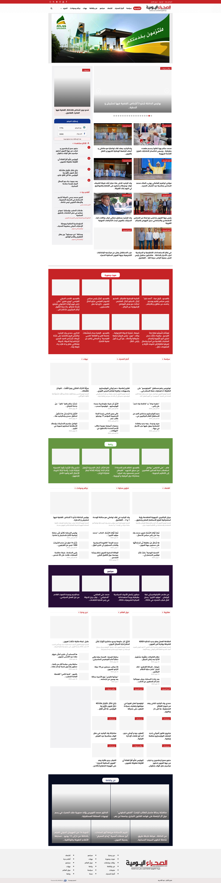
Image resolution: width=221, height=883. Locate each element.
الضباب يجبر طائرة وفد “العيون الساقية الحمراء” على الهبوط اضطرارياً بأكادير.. (104, 763)
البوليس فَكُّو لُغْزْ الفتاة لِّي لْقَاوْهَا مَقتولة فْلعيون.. (68, 160)
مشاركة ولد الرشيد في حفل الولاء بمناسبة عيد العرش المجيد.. (104, 735)
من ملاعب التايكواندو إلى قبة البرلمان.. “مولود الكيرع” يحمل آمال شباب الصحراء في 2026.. (156, 597)
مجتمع (102, 8)
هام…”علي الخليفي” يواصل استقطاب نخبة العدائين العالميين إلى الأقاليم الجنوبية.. (155, 470)
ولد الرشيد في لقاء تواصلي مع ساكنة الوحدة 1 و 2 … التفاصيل (111, 518)
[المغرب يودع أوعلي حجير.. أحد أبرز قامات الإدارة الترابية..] (131, 723)
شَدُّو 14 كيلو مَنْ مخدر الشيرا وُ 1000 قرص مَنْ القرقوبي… (65, 544)
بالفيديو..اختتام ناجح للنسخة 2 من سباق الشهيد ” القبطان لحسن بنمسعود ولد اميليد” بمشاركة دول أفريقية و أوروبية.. (125, 471)
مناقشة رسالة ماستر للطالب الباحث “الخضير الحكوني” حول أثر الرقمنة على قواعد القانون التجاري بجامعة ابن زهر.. (140, 814)
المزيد (65, 8)
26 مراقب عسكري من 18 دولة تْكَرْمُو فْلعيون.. (106, 668)
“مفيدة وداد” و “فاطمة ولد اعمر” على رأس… (146, 405)
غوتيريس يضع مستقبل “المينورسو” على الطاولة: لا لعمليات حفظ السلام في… (154, 389)
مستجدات (166, 718)
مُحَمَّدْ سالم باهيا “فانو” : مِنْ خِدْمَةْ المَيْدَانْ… (66, 405)
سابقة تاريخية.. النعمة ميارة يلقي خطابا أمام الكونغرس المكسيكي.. (105, 658)
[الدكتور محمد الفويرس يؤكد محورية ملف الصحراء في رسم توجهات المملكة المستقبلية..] (81, 802)
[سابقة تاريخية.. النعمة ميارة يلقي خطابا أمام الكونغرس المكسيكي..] (125, 659)
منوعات (112, 870)
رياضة (91, 866)
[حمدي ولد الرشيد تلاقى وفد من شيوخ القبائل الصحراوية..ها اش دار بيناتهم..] (159, 693)
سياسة (129, 8)
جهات (85, 8)
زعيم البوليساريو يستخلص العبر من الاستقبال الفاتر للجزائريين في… (146, 415)
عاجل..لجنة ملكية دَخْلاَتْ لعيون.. (76, 641)
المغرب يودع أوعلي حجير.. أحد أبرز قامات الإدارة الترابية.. (133, 735)
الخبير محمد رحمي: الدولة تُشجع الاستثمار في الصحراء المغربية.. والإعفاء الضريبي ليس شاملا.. (70, 199)
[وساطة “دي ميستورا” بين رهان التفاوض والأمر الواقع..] (87, 236)
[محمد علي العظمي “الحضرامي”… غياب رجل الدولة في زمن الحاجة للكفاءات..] (95, 583)
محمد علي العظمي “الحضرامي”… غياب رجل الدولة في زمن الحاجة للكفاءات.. (96, 597)
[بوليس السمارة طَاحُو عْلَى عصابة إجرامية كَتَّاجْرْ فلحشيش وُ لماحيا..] (84, 535)
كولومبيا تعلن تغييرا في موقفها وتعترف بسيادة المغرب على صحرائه (134, 706)
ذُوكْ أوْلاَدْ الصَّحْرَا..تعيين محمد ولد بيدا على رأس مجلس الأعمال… (146, 534)
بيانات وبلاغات (109, 862)
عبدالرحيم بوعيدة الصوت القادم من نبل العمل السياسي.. (66, 595)
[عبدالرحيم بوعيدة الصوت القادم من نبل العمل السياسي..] (65, 583)
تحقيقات (86, 70)
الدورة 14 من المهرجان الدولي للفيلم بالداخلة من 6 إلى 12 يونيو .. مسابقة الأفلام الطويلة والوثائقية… (71, 836)
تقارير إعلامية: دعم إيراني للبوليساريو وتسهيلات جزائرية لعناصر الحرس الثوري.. (113, 389)
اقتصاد (109, 8)
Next (98, 90)
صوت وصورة (110, 859)
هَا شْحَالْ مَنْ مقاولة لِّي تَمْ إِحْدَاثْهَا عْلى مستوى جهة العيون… (146, 544)
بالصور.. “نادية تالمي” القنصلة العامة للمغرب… (65, 675)
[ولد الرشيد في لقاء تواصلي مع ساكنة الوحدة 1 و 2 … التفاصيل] (110, 503)
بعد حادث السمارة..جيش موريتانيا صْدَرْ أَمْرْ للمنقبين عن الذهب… (146, 680)
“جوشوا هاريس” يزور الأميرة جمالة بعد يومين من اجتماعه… (105, 678)
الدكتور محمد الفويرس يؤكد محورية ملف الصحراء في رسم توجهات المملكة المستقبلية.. (81, 814)
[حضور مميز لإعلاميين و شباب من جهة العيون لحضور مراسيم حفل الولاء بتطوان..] (84, 150)
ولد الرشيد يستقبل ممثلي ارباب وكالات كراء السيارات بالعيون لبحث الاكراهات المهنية (114, 219)
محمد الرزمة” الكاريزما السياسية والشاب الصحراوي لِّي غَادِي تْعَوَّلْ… (104, 544)
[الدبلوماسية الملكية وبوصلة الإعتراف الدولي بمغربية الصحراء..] (87, 225)
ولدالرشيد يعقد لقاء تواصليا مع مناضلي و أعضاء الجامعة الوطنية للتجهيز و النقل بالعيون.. (115, 150)
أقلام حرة (66, 859)
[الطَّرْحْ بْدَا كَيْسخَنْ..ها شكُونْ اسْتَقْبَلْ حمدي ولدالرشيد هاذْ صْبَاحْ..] (84, 416)
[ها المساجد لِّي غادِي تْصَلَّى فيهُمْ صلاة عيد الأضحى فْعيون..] (84, 656)
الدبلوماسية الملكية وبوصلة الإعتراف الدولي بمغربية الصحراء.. (70, 224)
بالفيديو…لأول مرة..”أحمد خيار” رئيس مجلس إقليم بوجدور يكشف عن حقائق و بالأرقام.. (156, 301)
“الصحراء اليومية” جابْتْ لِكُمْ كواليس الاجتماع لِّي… (148, 554)
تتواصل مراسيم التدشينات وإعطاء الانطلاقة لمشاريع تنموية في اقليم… (64, 425)
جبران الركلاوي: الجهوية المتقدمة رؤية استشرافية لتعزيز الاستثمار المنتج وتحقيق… (153, 518)
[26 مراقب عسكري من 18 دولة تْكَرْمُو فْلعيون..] (125, 669)
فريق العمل (154, 1)
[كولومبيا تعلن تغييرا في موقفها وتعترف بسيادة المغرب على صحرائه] (131, 693)
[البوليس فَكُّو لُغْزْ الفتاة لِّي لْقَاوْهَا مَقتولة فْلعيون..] (84, 161)
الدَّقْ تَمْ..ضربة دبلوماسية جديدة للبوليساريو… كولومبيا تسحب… (106, 405)
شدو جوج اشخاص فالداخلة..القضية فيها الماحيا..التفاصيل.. (72, 111)
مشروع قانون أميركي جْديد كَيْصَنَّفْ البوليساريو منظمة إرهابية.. (160, 735)
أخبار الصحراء (119, 8)
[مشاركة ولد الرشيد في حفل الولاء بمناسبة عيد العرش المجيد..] (104, 723)
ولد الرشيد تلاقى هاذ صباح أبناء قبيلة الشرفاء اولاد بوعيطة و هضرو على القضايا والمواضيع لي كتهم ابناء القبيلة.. (113, 185)
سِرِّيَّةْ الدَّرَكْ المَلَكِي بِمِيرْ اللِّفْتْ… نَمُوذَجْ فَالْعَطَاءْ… (73, 389)
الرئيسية (137, 8)
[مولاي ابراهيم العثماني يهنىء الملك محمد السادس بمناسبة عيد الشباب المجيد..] (153, 169)
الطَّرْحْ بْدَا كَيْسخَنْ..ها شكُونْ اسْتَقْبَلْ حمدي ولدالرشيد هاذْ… (65, 415)
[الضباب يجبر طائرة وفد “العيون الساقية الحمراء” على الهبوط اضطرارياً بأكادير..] (104, 750)
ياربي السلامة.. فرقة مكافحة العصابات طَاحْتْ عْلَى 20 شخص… (64, 554)
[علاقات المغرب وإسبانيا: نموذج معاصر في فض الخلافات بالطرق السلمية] (87, 212)
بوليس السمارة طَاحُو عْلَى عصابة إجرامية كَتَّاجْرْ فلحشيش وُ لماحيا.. (64, 534)
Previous (167, 90)
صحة (91, 873)
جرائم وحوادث (75, 8)
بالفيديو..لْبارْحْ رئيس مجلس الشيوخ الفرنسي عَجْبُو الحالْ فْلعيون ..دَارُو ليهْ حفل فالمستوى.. (98, 302)
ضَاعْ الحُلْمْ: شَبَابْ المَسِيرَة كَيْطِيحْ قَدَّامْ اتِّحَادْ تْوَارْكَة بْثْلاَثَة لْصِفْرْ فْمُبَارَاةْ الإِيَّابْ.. (96, 470)
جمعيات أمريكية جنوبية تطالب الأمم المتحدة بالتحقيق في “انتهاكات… (106, 428)
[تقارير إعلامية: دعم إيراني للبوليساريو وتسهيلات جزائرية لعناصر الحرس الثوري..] (110, 374)
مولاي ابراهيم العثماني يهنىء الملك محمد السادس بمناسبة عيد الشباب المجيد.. (154, 184)
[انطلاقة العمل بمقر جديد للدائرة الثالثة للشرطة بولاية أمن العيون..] (151, 627)
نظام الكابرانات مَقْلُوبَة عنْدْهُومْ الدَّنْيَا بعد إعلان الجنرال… (147, 658)
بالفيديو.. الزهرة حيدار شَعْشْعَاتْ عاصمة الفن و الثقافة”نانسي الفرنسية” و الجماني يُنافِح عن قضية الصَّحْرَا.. (96, 337)
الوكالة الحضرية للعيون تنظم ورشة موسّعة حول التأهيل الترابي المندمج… (105, 555)
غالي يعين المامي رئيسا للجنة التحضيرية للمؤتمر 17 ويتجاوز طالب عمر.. (106, 416)
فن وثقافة (93, 8)
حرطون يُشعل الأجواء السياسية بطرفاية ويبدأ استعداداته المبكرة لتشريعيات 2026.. (126, 597)
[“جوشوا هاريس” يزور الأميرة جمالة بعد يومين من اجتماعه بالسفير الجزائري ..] (125, 679)
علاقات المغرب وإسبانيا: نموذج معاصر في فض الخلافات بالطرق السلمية (70, 212)
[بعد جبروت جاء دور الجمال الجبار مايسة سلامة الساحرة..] (84, 183)
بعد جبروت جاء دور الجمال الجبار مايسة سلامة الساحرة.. (68, 183)
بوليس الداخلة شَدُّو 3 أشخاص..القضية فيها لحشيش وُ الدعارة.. (133, 105)
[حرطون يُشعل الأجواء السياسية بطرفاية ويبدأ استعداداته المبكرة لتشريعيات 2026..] (125, 583)
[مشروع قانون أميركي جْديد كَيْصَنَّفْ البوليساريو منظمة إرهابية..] (159, 723)
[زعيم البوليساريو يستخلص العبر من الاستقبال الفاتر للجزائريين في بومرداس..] (166, 416)
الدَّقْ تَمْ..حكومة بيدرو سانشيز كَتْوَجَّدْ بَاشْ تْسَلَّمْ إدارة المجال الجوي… (113, 642)
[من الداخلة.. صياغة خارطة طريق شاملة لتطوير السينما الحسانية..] (149, 831)
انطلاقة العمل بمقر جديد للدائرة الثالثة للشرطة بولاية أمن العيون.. (155, 642)
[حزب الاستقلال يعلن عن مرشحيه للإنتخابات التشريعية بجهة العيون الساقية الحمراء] (113, 238)
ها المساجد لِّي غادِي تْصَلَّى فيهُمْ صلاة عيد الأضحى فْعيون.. (64, 655)
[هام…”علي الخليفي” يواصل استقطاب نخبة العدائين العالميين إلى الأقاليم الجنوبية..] (155, 457)
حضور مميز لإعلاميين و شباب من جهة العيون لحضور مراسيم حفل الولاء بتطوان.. (67, 150)
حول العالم (89, 862)
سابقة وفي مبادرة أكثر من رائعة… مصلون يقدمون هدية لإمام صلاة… (63, 665)
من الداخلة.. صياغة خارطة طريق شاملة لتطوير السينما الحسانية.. (152, 838)
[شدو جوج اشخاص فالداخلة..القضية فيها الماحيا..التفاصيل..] (72, 87)
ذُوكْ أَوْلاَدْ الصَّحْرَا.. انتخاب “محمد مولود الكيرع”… (105, 534)
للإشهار (161, 1)
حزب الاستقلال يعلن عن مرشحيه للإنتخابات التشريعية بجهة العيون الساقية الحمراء (114, 253)
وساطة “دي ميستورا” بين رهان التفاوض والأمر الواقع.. (70, 235)
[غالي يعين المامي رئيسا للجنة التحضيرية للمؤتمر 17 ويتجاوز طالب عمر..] (125, 416)
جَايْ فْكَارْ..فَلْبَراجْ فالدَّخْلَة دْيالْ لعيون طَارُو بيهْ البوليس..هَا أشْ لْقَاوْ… (106, 706)
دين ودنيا (111, 855)
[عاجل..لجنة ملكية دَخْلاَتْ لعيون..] (69, 627)
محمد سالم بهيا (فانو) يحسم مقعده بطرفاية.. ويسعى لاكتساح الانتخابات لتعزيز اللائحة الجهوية (154, 150)
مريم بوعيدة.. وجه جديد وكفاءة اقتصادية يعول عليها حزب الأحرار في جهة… (147, 425)
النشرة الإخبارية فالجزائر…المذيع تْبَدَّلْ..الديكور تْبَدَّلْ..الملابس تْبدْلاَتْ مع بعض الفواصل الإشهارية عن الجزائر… (126, 302)
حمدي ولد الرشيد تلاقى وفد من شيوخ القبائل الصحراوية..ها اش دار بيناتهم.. (159, 707)
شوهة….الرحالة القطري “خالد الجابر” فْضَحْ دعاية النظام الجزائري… (147, 669)
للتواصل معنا (168, 1)
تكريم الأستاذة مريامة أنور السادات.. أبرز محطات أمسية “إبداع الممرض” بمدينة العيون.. (111, 836)
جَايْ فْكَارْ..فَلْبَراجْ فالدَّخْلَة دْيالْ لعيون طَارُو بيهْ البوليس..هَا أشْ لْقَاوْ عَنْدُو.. (67, 172)
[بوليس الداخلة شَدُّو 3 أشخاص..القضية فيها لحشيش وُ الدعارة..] (69, 503)
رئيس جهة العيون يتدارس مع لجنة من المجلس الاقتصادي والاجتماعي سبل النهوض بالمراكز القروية (153, 220)
